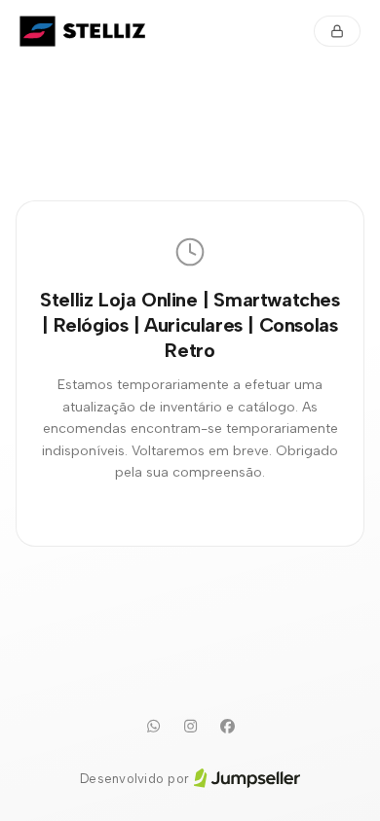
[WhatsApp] (153, 726)
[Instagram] (190, 726)
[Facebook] (227, 726)
